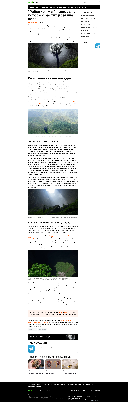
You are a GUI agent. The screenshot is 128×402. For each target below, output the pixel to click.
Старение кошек (46, 384)
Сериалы (38, 7)
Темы (71, 390)
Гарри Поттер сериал (87, 36)
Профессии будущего (87, 15)
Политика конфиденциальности (75, 396)
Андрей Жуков (32, 22)
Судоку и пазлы (85, 24)
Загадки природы (32, 329)
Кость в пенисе (85, 21)
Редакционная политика (73, 394)
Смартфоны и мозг (34, 384)
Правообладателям (72, 399)
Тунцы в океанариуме (74, 384)
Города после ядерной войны (89, 27)
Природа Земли (42, 329)
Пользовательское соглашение (74, 398)
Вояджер (45, 7)
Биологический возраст (88, 18)
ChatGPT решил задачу (88, 33)
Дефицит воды (61, 7)
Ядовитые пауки (88, 384)
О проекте (83, 390)
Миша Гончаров (92, 394)
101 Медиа (94, 396)
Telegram (67, 312)
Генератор (52, 7)
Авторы (76, 390)
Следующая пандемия (35, 386)
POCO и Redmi (71, 7)
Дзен (60, 312)
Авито (32, 7)
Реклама (97, 390)
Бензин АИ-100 (81, 7)
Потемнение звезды (87, 30)
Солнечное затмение (59, 384)
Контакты (90, 390)
